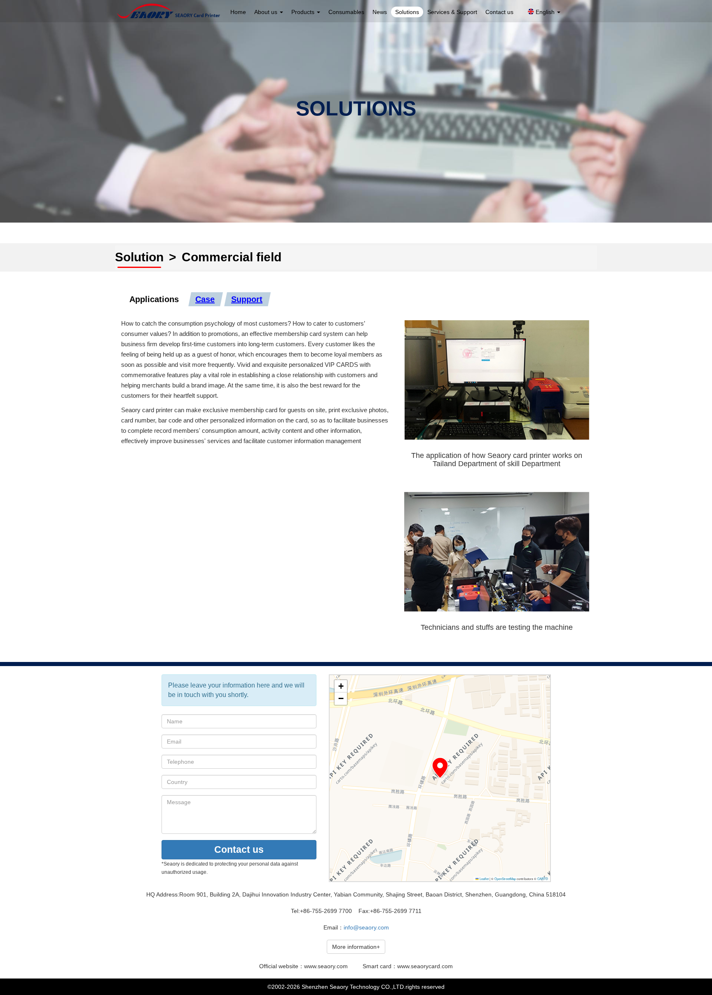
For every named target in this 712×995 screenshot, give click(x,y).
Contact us (499, 12)
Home (238, 12)
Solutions (407, 12)
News (379, 12)
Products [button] (303, 12)
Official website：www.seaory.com (303, 966)
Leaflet (484, 878)
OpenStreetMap (505, 878)
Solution (139, 257)
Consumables (346, 12)
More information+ (356, 946)
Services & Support (452, 12)
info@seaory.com (366, 927)
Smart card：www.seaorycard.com (408, 966)
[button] (440, 768)
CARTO (542, 878)
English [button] (545, 12)
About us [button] (266, 12)
